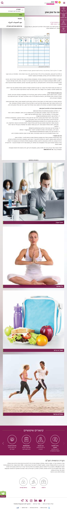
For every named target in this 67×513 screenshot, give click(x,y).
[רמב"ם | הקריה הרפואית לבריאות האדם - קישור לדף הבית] (50, 3)
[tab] (63, 10)
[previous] (63, 443)
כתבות (20, 18)
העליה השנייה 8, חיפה (47, 504)
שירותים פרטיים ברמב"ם (14, 26)
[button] (12, 10)
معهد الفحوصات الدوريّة (15, 22)
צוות (20, 15)
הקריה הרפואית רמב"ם (56, 22)
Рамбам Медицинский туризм (22, 504)
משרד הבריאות (36, 504)
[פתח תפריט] (64, 3)
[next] (4, 443)
